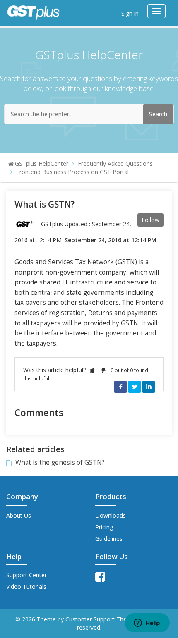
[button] (92, 369)
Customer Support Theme (101, 619)
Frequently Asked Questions (115, 163)
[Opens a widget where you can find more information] (147, 623)
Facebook (120, 386)
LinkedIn (148, 386)
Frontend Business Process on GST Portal (72, 172)
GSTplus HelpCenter (41, 163)
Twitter (134, 386)
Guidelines (109, 538)
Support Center (26, 575)
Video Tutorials (26, 586)
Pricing (104, 527)
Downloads (110, 515)
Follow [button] (150, 220)
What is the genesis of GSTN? (60, 462)
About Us (18, 515)
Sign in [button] (130, 13)
